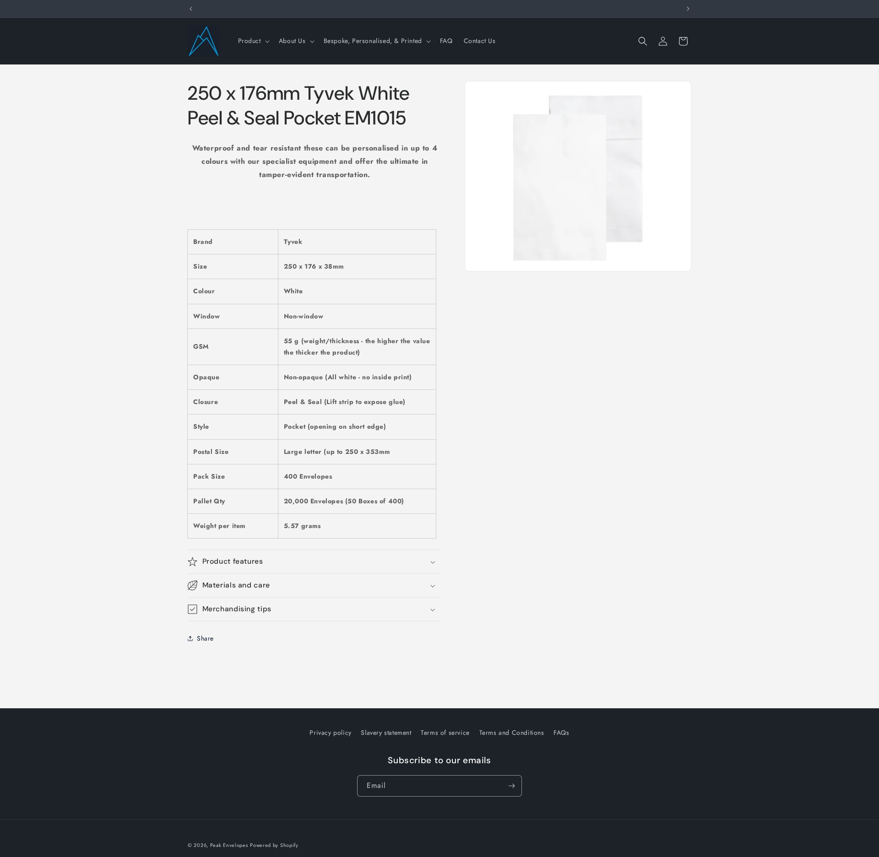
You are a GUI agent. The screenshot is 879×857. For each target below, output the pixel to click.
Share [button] (205, 638)
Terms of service (445, 732)
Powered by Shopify (274, 845)
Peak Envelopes (229, 845)
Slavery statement (386, 732)
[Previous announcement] (191, 8)
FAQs (561, 732)
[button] (253, 40)
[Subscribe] (511, 786)
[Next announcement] (688, 8)
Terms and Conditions (511, 732)
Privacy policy (330, 732)
